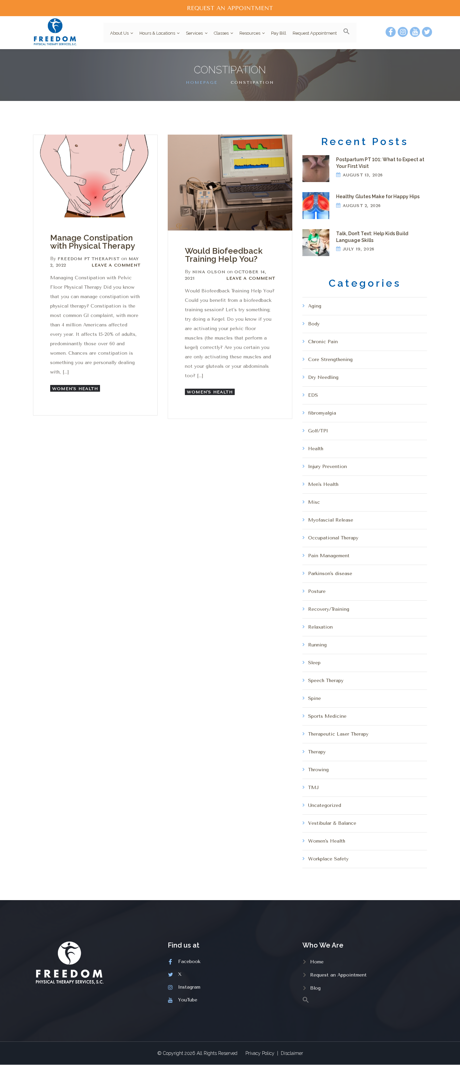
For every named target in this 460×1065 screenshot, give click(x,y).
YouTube (187, 1000)
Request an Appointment (338, 975)
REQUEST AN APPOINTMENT (230, 8)
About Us (119, 33)
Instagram (189, 987)
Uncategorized (324, 805)
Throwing (318, 770)
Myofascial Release (330, 520)
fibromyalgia (322, 413)
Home (317, 962)
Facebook (189, 961)
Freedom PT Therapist (89, 258)
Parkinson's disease (330, 573)
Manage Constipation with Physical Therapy (92, 242)
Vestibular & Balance (332, 823)
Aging (314, 306)
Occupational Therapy (333, 538)
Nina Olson (208, 272)
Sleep (314, 663)
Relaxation (320, 627)
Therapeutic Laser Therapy (338, 734)
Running (317, 645)
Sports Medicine (327, 716)
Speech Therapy (325, 680)
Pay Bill (278, 33)
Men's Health (323, 484)
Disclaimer (292, 1053)
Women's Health (75, 388)
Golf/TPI (318, 431)
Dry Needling (323, 377)
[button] (344, 32)
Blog (315, 988)
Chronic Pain (323, 342)
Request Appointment (315, 33)
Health (315, 449)
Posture (317, 591)
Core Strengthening (330, 359)
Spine (314, 698)
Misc (314, 502)
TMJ (313, 787)
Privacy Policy (259, 1053)
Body (314, 324)
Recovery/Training (328, 609)
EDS (313, 395)
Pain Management (329, 556)
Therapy (317, 752)
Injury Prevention (327, 466)
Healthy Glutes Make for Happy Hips (378, 196)
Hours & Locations (157, 33)
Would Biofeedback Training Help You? (224, 255)
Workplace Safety (328, 859)
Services (194, 33)
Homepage (202, 82)
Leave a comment (116, 265)
